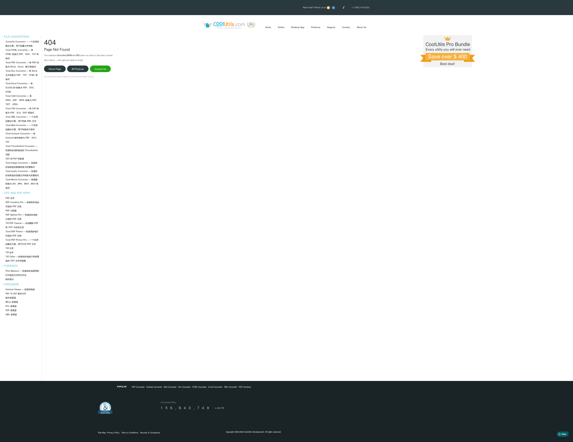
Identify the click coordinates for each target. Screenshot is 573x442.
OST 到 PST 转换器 (15, 158)
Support (331, 27)
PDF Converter (138, 386)
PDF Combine (245, 386)
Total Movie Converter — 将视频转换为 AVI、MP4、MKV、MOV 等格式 (22, 183)
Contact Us (100, 68)
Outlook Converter (154, 386)
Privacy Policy (113, 432)
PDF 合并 (10, 197)
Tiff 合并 (10, 252)
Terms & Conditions (129, 432)
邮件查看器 (11, 297)
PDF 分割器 (11, 210)
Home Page (55, 68)
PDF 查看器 (11, 310)
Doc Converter (184, 386)
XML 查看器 (11, 314)
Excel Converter (215, 386)
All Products (78, 68)
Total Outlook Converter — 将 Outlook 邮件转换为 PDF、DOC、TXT (22, 137)
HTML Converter (199, 386)
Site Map (102, 432)
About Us (361, 27)
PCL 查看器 (11, 306)
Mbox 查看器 (12, 301)
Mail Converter (170, 386)
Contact (346, 27)
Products (315, 27)
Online (281, 27)
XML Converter (230, 386)
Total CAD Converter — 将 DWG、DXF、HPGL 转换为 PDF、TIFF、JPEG (22, 100)
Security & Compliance (150, 432)
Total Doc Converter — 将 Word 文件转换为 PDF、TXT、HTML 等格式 (22, 75)
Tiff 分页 (10, 248)
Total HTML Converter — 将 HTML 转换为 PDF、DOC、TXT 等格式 (22, 54)
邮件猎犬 (10, 279)
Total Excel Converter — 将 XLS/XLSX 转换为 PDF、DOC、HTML (21, 87)
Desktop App (297, 27)
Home (268, 27)
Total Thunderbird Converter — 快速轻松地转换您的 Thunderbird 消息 (22, 150)
